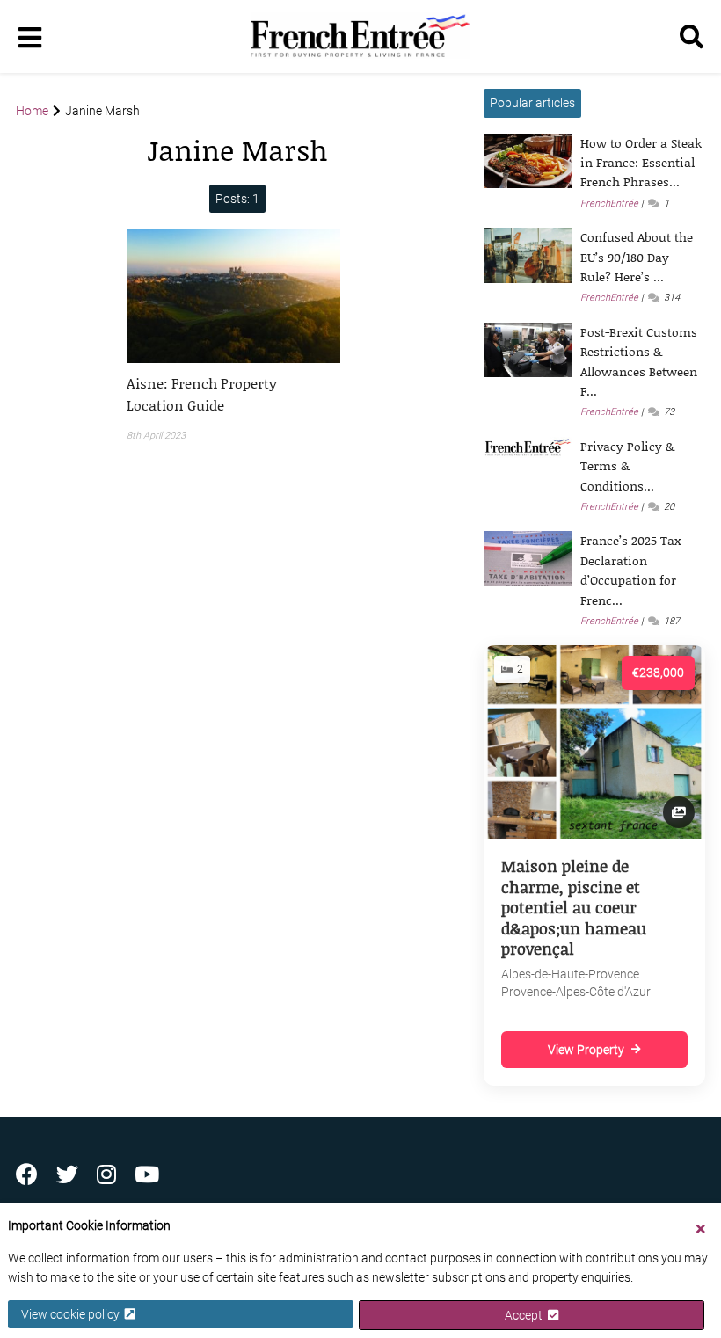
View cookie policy (73, 1314)
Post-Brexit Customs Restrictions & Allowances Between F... (638, 361)
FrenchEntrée (609, 203)
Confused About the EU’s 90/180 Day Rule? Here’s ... (636, 257)
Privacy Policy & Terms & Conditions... (627, 466)
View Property (586, 1050)
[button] (233, 394)
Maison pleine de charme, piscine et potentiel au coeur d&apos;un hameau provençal (573, 907)
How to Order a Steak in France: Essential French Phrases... (641, 163)
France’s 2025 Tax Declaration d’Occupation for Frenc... (630, 569)
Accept (526, 1315)
